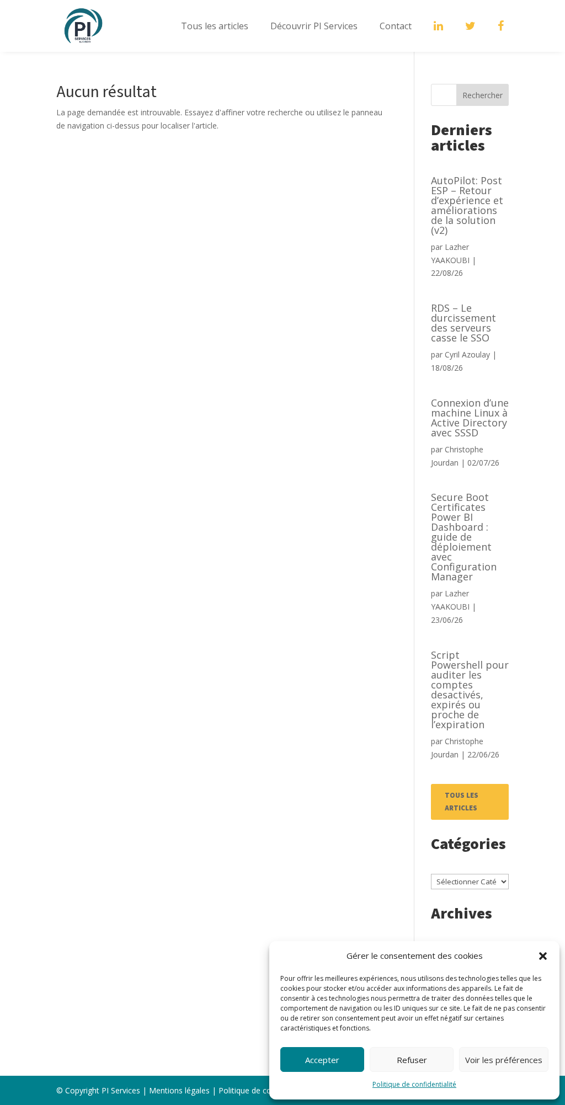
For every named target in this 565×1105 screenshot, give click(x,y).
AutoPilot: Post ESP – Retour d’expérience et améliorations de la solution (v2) (467, 205)
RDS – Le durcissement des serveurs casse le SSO (463, 322)
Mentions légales (179, 1090)
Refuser (412, 1059)
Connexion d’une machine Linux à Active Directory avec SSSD (470, 417)
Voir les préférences (503, 1059)
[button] (542, 956)
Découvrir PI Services (314, 26)
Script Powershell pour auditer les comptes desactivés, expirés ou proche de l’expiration (470, 689)
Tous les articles (214, 26)
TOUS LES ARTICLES (461, 802)
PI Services (121, 1090)
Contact (396, 26)
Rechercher (482, 95)
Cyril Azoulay (467, 354)
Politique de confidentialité (414, 1084)
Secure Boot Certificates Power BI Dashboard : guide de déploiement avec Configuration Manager (464, 536)
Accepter (322, 1059)
